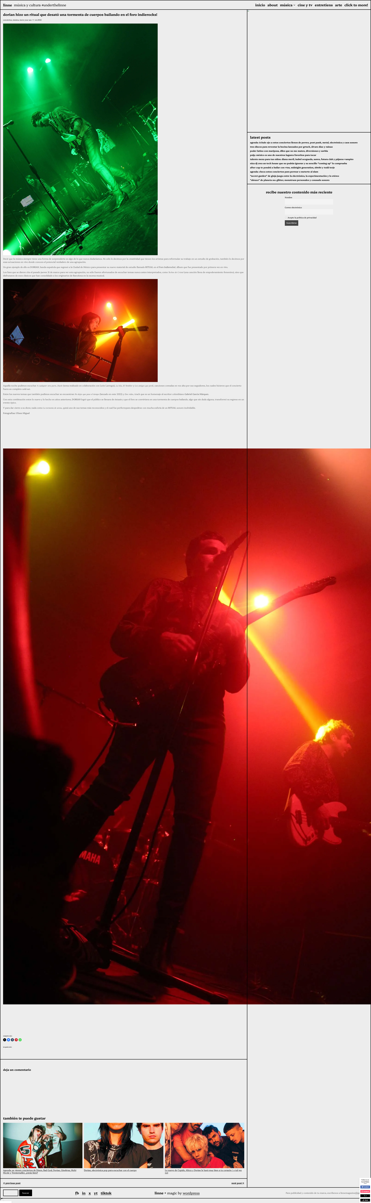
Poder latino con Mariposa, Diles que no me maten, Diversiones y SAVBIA (289, 151)
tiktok (106, 1192)
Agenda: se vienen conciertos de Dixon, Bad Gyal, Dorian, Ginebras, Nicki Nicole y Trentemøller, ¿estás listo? (39, 1171)
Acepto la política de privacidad (302, 217)
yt (96, 1192)
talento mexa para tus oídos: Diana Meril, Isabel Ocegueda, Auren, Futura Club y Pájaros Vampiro (301, 159)
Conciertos (7, 20)
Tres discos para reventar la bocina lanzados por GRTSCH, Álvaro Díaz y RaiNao (291, 147)
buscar (25, 1192)
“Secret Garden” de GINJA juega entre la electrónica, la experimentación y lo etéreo (294, 176)
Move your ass (26, 20)
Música (16, 20)
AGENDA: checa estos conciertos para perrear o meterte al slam (284, 171)
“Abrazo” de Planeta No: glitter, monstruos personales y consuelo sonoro (289, 180)
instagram (366, 1191)
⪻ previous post (11, 1182)
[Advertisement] (305, 248)
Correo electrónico (293, 207)
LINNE (7, 5)
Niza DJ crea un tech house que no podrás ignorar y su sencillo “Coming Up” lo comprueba (298, 163)
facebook (366, 1187)
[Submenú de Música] (294, 5)
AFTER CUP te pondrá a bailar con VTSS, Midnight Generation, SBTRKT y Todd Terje (292, 167)
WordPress (191, 1192)
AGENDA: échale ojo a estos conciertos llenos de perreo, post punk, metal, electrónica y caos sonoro (304, 142)
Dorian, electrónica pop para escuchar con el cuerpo (110, 1170)
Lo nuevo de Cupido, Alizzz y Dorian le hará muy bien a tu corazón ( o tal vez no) (203, 1171)
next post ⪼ (237, 1182)
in (84, 1192)
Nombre (288, 197)
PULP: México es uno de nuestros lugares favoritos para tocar (283, 155)
